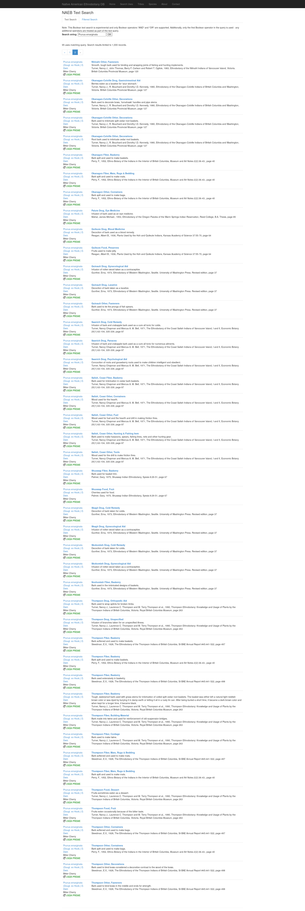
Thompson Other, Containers (107, 826)
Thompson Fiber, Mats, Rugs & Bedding (113, 752)
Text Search (70, 19)
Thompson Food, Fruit (104, 808)
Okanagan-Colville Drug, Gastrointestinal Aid (116, 80)
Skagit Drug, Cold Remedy (106, 507)
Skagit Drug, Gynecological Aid (108, 526)
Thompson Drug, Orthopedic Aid (109, 600)
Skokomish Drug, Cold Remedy (108, 545)
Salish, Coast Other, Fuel (105, 414)
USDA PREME (73, 74)
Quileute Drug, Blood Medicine (108, 229)
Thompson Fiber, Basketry (106, 637)
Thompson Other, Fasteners (107, 882)
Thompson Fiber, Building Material (110, 715)
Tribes (141, 4)
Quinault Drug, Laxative (104, 284)
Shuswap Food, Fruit (103, 489)
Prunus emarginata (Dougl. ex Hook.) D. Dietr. (73, 65)
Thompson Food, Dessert (105, 789)
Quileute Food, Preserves (105, 247)
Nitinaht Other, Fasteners (105, 61)
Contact (176, 4)
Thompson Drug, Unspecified (107, 619)
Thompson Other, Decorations (108, 864)
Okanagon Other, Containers (107, 191)
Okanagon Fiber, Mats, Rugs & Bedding (113, 173)
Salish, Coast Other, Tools (106, 452)
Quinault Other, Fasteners (105, 303)
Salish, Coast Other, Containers (108, 396)
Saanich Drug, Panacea (104, 340)
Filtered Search (89, 19)
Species (153, 4)
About (164, 4)
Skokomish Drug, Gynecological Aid (111, 563)
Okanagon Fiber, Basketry (106, 154)
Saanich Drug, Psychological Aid (109, 359)
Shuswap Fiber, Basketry (105, 470)
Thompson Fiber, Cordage (106, 734)
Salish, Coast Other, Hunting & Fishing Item (115, 433)
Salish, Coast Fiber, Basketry (107, 377)
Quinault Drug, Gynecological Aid (110, 266)
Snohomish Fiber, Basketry (106, 582)
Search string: (69, 34)
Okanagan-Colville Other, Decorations (112, 99)
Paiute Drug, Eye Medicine (106, 210)
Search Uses (126, 4)
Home (112, 4)
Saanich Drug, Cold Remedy (107, 322)
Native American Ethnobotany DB (83, 4)
